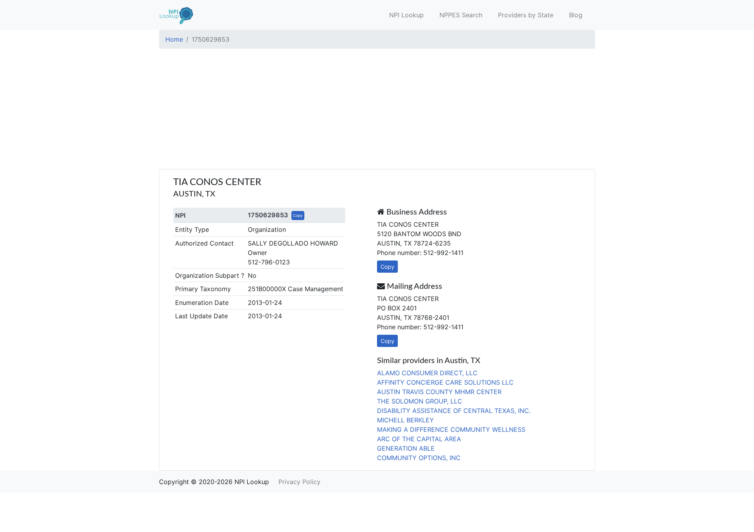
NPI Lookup (406, 15)
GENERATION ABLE (406, 448)
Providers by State (525, 15)
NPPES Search (460, 15)
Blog (575, 15)
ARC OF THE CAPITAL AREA (419, 439)
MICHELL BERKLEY (405, 420)
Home (174, 39)
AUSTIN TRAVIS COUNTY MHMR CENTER (439, 392)
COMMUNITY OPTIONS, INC (419, 458)
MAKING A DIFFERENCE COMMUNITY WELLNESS (451, 429)
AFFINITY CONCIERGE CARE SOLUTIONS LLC (445, 382)
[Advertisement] (377, 110)
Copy (298, 215)
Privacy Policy (299, 482)
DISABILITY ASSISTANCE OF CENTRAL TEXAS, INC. (454, 411)
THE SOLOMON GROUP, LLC (419, 401)
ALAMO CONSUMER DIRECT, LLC (427, 373)
